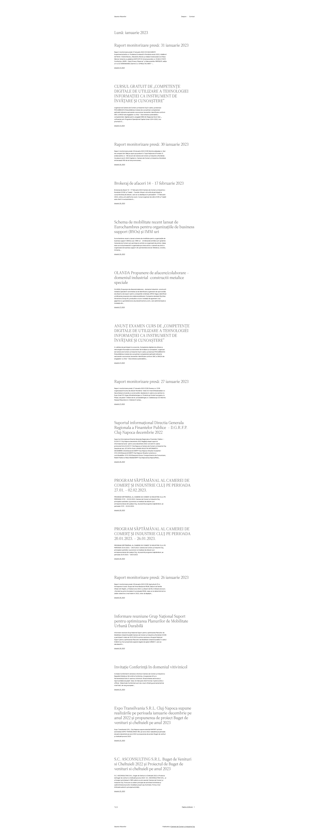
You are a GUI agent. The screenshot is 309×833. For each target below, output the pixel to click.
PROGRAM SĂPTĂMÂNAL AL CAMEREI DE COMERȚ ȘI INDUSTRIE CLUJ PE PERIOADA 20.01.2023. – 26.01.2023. (152, 533)
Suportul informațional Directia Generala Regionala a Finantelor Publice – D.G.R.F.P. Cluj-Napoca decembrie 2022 (150, 427)
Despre (183, 16)
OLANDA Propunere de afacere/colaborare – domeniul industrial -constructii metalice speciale (151, 277)
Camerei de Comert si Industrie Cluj (183, 826)
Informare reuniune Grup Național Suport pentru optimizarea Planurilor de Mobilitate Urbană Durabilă (151, 621)
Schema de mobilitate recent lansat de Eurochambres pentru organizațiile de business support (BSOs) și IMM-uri (154, 227)
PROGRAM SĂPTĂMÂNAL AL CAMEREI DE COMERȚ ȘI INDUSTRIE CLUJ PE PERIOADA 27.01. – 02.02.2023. (152, 485)
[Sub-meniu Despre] (186, 16)
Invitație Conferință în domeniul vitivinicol (150, 666)
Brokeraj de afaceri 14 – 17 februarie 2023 (149, 183)
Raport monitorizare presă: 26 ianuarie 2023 (151, 577)
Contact (192, 16)
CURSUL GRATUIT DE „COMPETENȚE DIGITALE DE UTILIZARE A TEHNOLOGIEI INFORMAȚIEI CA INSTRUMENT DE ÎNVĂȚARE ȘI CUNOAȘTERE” (151, 93)
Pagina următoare (188, 807)
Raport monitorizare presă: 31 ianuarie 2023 (151, 45)
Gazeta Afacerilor (120, 16)
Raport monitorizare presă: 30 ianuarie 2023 (151, 144)
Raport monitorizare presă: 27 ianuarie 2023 (151, 381)
